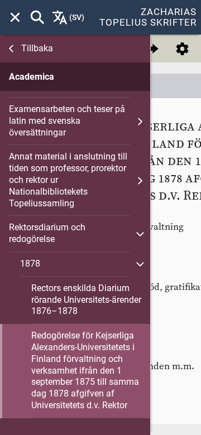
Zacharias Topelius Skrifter (148, 17)
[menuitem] (15, 17)
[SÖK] (37, 17)
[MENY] (15, 17)
